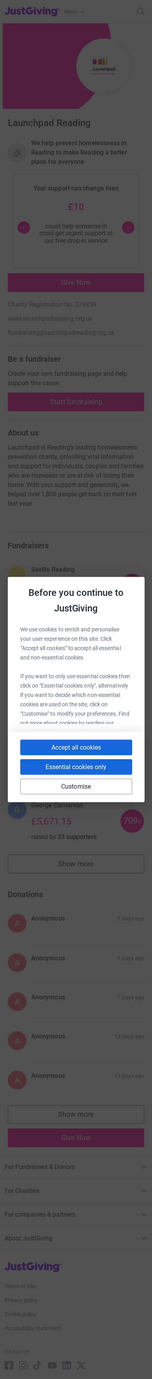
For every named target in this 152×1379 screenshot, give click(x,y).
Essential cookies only (76, 767)
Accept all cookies (76, 747)
